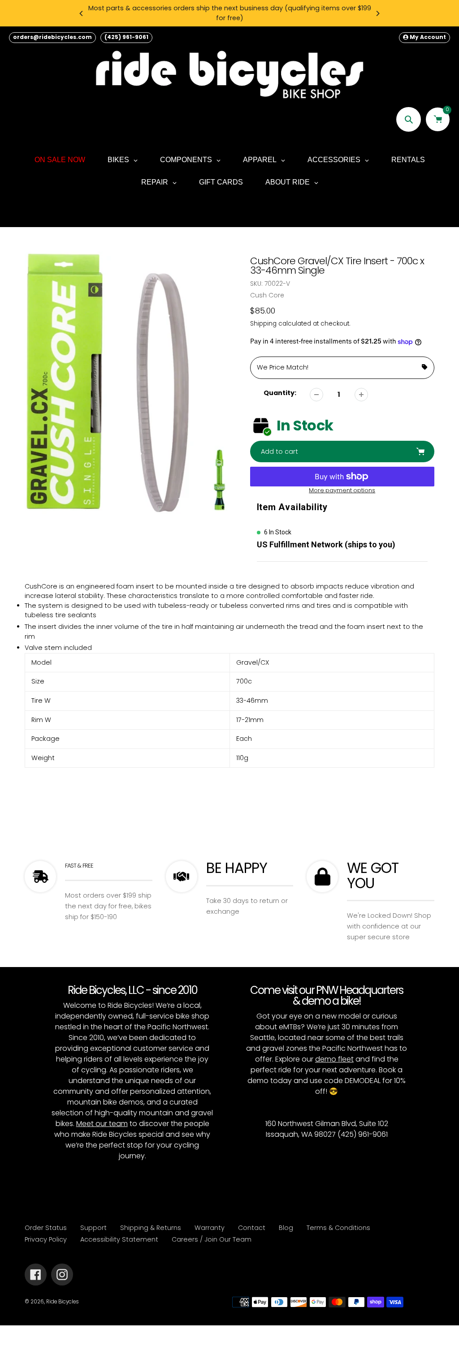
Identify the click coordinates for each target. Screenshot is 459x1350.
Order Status (46, 1227)
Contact (251, 1227)
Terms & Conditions (338, 1227)
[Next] (377, 13)
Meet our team (102, 1123)
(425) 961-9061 (126, 37)
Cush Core (267, 295)
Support (93, 1227)
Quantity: (280, 392)
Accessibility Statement (119, 1239)
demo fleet (334, 1059)
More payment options (342, 490)
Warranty (210, 1227)
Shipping (263, 323)
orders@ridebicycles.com (52, 37)
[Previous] (81, 13)
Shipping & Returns (150, 1227)
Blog (286, 1227)
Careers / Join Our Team (211, 1239)
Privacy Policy (46, 1239)
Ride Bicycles (62, 1301)
